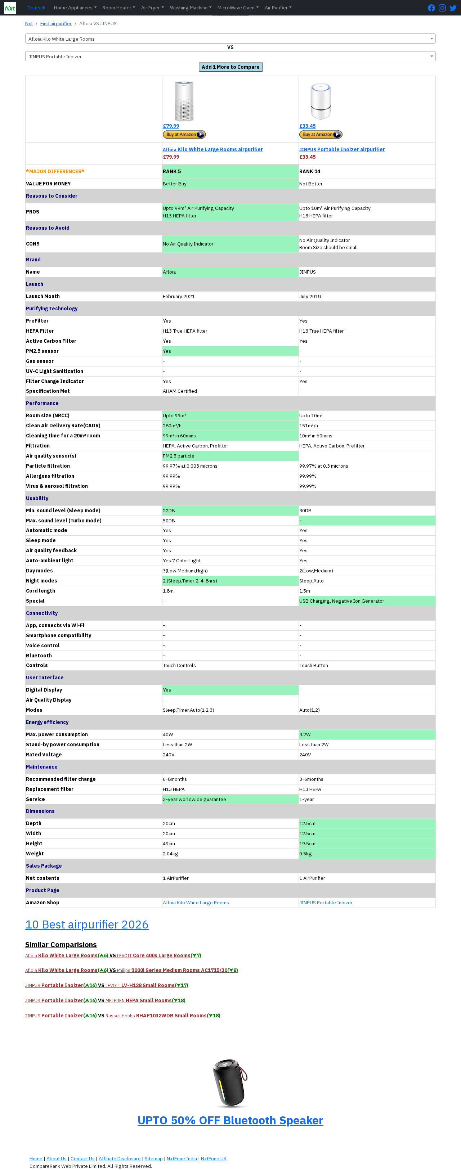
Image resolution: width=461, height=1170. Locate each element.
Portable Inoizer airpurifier (342, 149)
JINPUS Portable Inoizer (326, 902)
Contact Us (83, 1158)
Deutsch (36, 7)
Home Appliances (73, 7)
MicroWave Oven (236, 7)
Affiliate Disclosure (120, 1158)
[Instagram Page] (444, 8)
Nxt (29, 23)
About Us (56, 1158)
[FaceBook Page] (433, 8)
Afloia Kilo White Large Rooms (196, 902)
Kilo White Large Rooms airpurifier (213, 149)
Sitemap (154, 1158)
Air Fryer (150, 7)
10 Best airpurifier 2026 (87, 924)
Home (36, 1158)
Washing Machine (189, 7)
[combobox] (230, 38)
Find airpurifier (56, 23)
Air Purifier (276, 7)
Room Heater (117, 7)
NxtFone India (182, 1158)
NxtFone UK (214, 1158)
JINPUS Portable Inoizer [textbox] (55, 56)
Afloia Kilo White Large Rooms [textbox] (61, 39)
